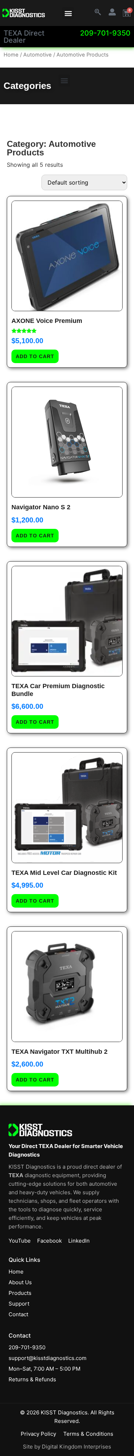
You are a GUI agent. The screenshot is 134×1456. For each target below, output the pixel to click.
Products (20, 1293)
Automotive (37, 55)
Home (11, 55)
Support (19, 1303)
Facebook (49, 1240)
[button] (68, 13)
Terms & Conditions (88, 1433)
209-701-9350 (105, 33)
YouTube (20, 1240)
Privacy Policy (38, 1433)
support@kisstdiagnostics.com (47, 1358)
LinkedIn (79, 1240)
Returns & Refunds (32, 1379)
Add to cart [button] (35, 356)
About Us (20, 1282)
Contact (18, 1314)
